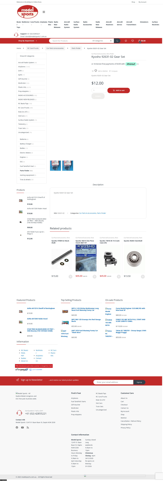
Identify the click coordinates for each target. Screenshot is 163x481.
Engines (24, 157)
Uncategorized (25, 132)
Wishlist (124, 418)
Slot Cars (22, 116)
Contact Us (125, 408)
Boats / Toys (19, 24)
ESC (22, 162)
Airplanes (43, 22)
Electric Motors (26, 153)
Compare (114, 71)
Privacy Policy (125, 428)
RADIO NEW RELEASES (27, 99)
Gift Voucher (23, 79)
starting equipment (28, 175)
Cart (122, 401)
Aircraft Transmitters (131, 23)
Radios (23, 358)
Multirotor (26, 22)
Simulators (144, 22)
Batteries (24, 139)
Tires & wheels (26, 179)
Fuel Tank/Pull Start (28, 166)
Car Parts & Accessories (55, 48)
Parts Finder (76, 48)
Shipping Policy (126, 424)
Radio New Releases (57, 24)
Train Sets (23, 128)
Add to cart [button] (70, 277)
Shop (133, 2)
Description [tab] (98, 185)
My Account (142, 2)
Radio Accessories (87, 23)
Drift (21, 71)
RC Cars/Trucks (32, 48)
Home (19, 48)
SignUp (139, 382)
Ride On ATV (23, 112)
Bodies (24, 148)
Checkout (124, 405)
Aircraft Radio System (67, 24)
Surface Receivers (155, 23)
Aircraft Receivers (109, 23)
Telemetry (23, 124)
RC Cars (53, 350)
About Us (24, 361)
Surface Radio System (76, 24)
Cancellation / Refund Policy (131, 421)
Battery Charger (26, 144)
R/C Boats (24, 350)
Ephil (21, 75)
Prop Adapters (24, 91)
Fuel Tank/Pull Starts (78, 401)
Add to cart (120, 90)
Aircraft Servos (120, 23)
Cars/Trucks (34, 22)
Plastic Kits (50, 23)
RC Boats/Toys (25, 103)
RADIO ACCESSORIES (27, 95)
